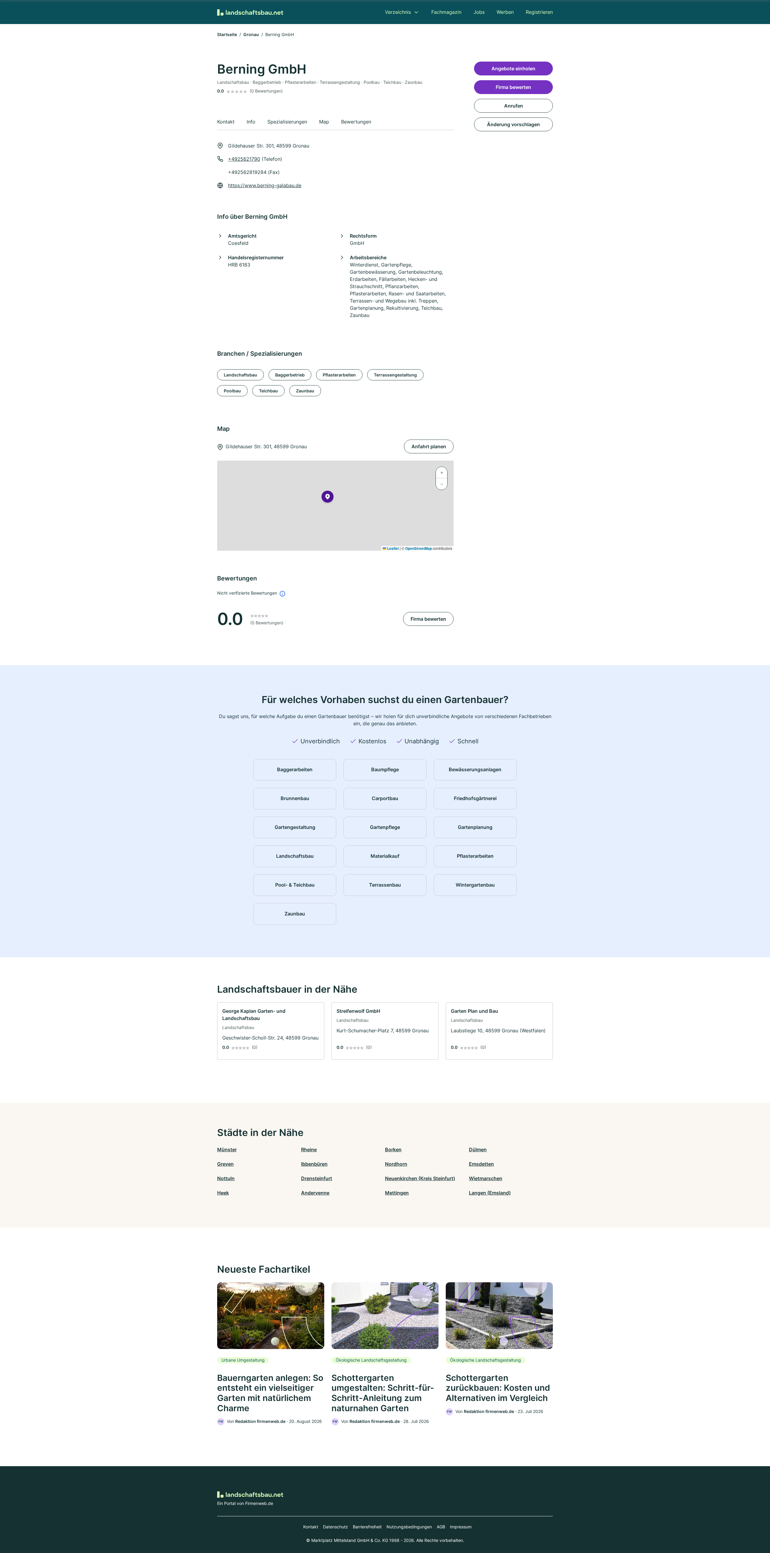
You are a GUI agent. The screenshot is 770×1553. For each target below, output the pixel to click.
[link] (270, 1031)
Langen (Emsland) (490, 1193)
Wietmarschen (485, 1178)
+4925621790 (244, 159)
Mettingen (397, 1193)
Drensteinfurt (316, 1178)
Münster (227, 1149)
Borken (393, 1149)
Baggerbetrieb (290, 374)
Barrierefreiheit (367, 1526)
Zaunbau (305, 390)
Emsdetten (481, 1164)
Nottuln (226, 1178)
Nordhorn (396, 1164)
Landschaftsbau (240, 374)
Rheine (309, 1149)
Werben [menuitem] (505, 12)
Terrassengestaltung (395, 374)
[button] (327, 498)
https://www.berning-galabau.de (264, 185)
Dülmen (478, 1149)
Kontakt (310, 1526)
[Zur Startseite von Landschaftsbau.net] (250, 12)
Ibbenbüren (314, 1164)
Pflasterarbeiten (339, 374)
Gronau (251, 34)
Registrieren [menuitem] (539, 12)
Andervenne (315, 1193)
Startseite (227, 34)
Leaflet (392, 548)
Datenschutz (335, 1526)
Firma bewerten (428, 619)
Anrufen (513, 106)
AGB (441, 1526)
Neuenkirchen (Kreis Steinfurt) (420, 1178)
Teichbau (268, 390)
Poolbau (232, 390)
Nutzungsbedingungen (409, 1526)
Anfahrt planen (428, 446)
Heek (223, 1193)
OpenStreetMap (418, 548)
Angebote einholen (513, 68)
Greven (225, 1164)
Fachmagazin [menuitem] (446, 12)
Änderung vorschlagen (513, 124)
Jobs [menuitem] (479, 12)
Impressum (461, 1526)
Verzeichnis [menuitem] (398, 12)
